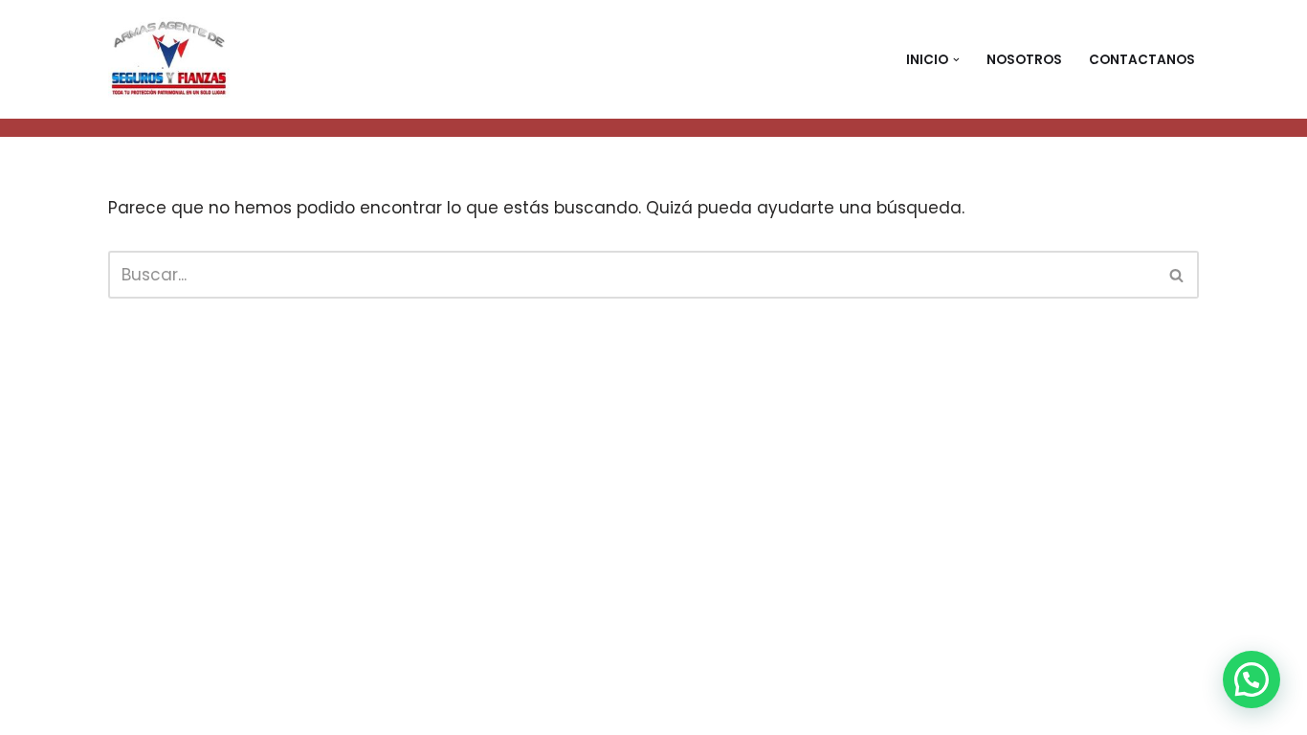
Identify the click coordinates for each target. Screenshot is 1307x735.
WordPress (372, 709)
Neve (129, 709)
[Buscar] (1177, 275)
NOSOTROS (1024, 60)
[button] (956, 59)
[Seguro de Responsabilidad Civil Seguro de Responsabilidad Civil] (171, 59)
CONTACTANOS (1142, 60)
